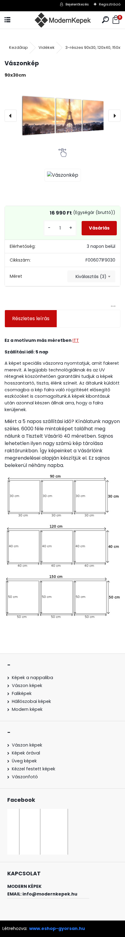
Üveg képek (24, 761)
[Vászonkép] (62, 116)
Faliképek (22, 693)
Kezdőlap (18, 47)
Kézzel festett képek (33, 769)
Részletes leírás (30, 318)
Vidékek (47, 47)
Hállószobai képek (31, 701)
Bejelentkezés (77, 4)
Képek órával (26, 753)
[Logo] (63, 20)
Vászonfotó (25, 777)
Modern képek (27, 709)
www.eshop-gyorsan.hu (57, 928)
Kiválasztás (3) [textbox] (91, 276)
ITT (76, 340)
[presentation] (11, 116)
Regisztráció (109, 4)
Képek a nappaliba (32, 678)
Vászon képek (27, 685)
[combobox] (91, 276)
